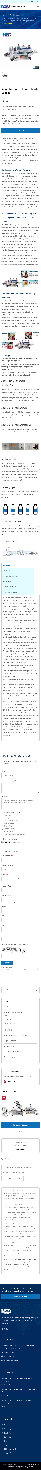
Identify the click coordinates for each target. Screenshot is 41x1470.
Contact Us (6, 1269)
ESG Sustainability (10, 1449)
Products (7, 1433)
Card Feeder (33, 1259)
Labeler (19, 1259)
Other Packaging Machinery (13, 1057)
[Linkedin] (7, 1329)
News (6, 1441)
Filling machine (26, 1259)
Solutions (7, 1437)
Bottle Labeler (7, 1267)
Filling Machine (9, 1030)
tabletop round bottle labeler (15, 1173)
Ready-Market (28, 1467)
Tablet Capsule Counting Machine (15, 1035)
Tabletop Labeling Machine (24, 21)
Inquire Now (21, 130)
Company (7, 1429)
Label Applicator (10, 1019)
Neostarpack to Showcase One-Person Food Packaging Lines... (18, 1379)
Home (6, 21)
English (37, 1)
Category (12, 21)
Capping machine (26, 1264)
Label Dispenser (10, 1023)
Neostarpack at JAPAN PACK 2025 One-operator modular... (19, 1390)
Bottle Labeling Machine (17, 1267)
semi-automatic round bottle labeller (18, 1167)
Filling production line (27, 1262)
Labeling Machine (10, 1007)
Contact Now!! (20, 1296)
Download (11, 1081)
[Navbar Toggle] (38, 6)
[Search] (36, 990)
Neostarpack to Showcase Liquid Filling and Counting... (17, 1401)
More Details (20, 1149)
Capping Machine (10, 1041)
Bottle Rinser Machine (11, 1051)
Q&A (6, 1445)
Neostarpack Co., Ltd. (20, 1464)
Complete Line (9, 1046)
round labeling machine (12, 1178)
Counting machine (16, 1264)
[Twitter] (4, 1329)
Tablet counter (7, 1264)
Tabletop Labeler (7, 23)
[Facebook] (2, 1329)
